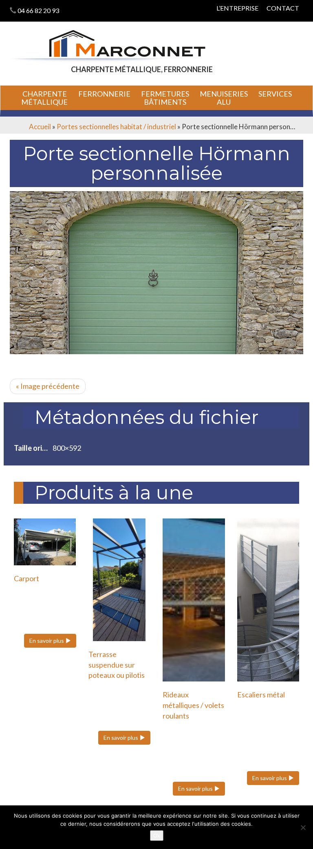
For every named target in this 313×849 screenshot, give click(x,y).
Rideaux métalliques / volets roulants (193, 705)
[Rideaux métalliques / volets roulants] (194, 599)
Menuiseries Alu (224, 97)
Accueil (40, 126)
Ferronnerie (104, 93)
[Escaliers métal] (268, 599)
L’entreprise (237, 8)
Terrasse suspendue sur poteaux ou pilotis (116, 664)
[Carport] (45, 541)
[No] (303, 827)
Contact (283, 8)
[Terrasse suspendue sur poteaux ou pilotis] (119, 579)
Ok (156, 835)
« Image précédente (47, 385)
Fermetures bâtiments (165, 97)
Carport (26, 578)
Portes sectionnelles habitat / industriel (116, 126)
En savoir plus (47, 640)
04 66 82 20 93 (38, 10)
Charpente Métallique (44, 97)
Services (275, 93)
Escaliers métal (261, 694)
